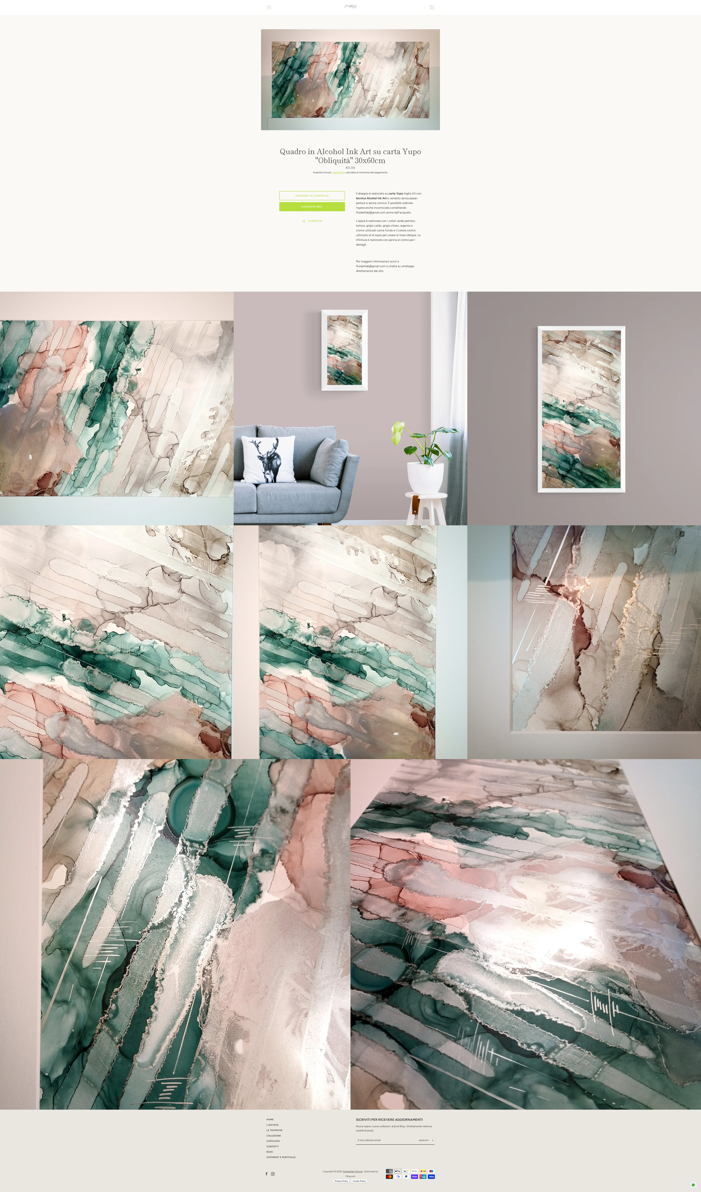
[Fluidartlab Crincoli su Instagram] (273, 1173)
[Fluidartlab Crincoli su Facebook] (266, 1173)
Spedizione (338, 172)
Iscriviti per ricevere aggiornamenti (389, 1120)
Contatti (273, 1146)
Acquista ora (312, 206)
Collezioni (274, 1135)
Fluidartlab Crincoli (353, 1171)
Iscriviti (424, 1140)
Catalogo (273, 1141)
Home (270, 1119)
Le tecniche (274, 1130)
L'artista (273, 1125)
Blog (270, 1152)
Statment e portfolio (281, 1157)
